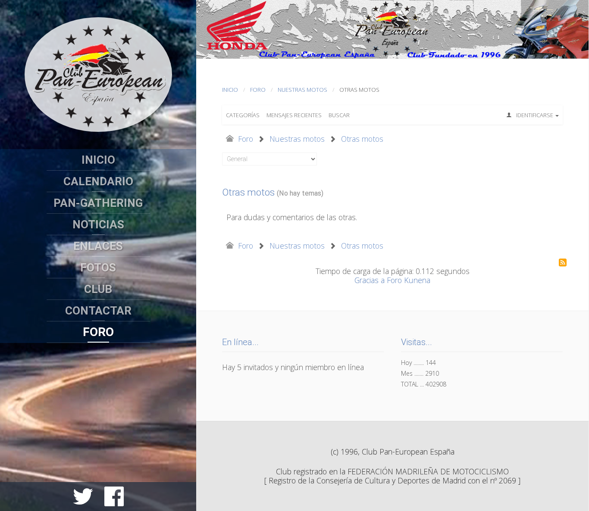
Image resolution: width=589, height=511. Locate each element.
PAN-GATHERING (98, 202)
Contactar (98, 310)
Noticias (98, 224)
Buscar (339, 115)
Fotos (98, 267)
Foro (98, 332)
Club (98, 289)
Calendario (98, 181)
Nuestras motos (302, 89)
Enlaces (98, 246)
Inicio (98, 159)
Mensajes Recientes (294, 115)
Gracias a (369, 280)
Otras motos (362, 139)
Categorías (243, 115)
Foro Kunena (408, 280)
